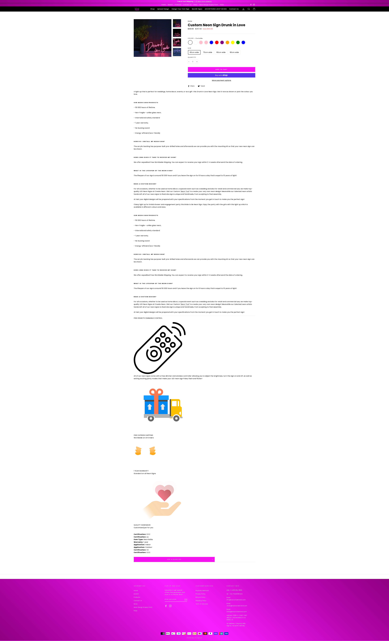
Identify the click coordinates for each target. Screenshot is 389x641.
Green (238, 42)
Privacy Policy (201, 594)
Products (178, 5)
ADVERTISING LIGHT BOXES (216, 9)
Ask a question (174, 559)
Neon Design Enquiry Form (208, 5)
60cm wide (194, 52)
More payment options (221, 80)
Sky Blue (243, 42)
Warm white (195, 42)
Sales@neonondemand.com (237, 612)
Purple (222, 42)
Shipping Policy (201, 601)
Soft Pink (201, 42)
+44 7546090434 (236, 594)
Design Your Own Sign (180, 9)
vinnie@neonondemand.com (237, 606)
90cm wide (234, 52)
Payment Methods (202, 591)
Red (217, 42)
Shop (152, 9)
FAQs (222, 5)
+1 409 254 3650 (236, 590)
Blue (211, 42)
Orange (227, 42)
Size (189, 48)
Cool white (190, 42)
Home (164, 5)
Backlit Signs (197, 9)
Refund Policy (200, 597)
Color (195, 38)
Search (170, 5)
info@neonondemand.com (236, 600)
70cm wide (207, 52)
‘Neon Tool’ (185, 191)
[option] (194, 1)
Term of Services (202, 604)
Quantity (192, 57)
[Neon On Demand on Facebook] (166, 606)
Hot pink (206, 42)
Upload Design (163, 9)
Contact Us (187, 5)
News (195, 5)
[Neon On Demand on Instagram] (170, 606)
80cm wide (221, 52)
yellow (233, 42)
